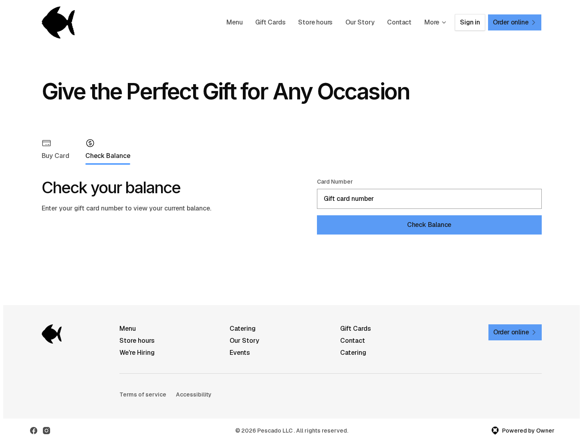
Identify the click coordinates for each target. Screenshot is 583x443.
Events (240, 352)
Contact (399, 22)
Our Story (359, 22)
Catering (243, 328)
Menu (234, 22)
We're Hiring (137, 352)
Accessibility (194, 394)
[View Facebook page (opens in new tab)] (33, 430)
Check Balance (429, 224)
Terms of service (142, 394)
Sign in (470, 22)
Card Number (335, 181)
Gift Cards (270, 22)
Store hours (315, 22)
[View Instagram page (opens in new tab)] (46, 430)
